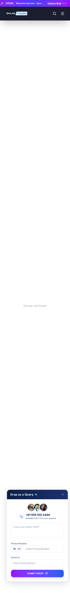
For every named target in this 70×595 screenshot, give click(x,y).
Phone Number (19, 543)
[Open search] (54, 13)
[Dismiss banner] (65, 3)
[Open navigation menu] (62, 13)
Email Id (15, 557)
